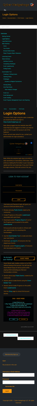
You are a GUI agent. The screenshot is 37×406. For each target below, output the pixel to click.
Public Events (18, 210)
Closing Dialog (7, 84)
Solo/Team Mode (7, 87)
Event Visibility (7, 97)
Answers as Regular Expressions (13, 81)
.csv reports (13, 241)
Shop (11, 291)
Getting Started (6, 36)
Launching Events (6, 56)
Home (4, 46)
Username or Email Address (11, 371)
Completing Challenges (9, 63)
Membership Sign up (11, 354)
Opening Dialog (7, 76)
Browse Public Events (9, 50)
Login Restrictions (7, 41)
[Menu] (5, 10)
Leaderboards (8, 224)
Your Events (6, 48)
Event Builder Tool (7, 71)
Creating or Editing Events (10, 74)
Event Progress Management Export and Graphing (16, 100)
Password (6, 379)
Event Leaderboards (8, 66)
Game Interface (6, 59)
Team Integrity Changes (11, 89)
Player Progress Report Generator (12, 53)
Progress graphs (20, 246)
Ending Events (7, 68)
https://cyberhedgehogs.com (12, 122)
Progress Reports (20, 220)
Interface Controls (8, 61)
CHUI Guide (4, 33)
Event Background (8, 95)
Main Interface (5, 43)
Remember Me (9, 386)
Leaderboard (26, 215)
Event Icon (6, 92)
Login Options (6, 38)
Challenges (6, 79)
